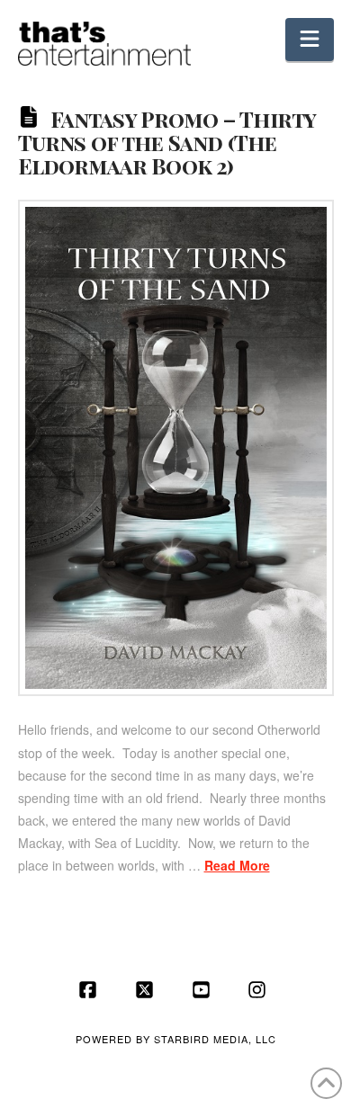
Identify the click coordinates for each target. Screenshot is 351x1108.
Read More (237, 865)
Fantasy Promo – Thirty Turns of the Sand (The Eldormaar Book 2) (167, 142)
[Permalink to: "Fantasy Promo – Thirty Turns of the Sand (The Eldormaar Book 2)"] (176, 448)
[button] (309, 39)
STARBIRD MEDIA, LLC (215, 1039)
